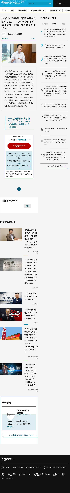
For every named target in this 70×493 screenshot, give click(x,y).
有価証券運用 (55, 10)
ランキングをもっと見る (54, 166)
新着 (4, 10)
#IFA (27, 206)
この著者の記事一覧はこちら (21, 435)
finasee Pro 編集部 (15, 34)
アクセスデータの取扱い (25, 474)
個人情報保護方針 (11, 474)
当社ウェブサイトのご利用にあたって (55, 467)
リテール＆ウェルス (38, 10)
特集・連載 (22, 10)
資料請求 (63, 474)
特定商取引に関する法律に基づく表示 (41, 474)
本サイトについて (18, 467)
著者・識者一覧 (6, 467)
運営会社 (3, 474)
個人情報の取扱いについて (33, 467)
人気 (12, 10)
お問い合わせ (56, 474)
